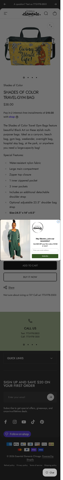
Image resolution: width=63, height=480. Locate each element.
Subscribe (45, 256)
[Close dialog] (58, 221)
